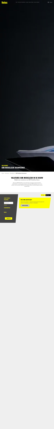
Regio (5, 212)
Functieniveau (7, 208)
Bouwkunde (12, 173)
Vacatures (7, 173)
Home (3, 173)
